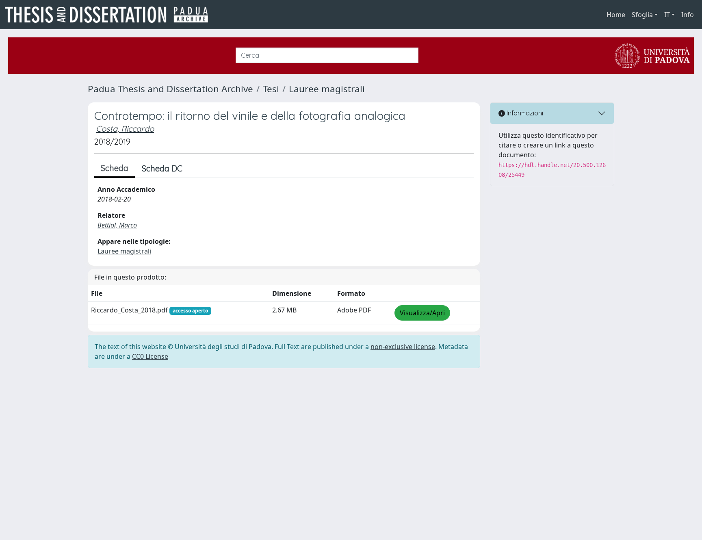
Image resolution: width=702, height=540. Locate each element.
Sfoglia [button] (642, 14)
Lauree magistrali (327, 88)
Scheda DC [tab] (162, 168)
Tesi (271, 88)
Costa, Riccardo (125, 129)
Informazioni (524, 113)
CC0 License (150, 356)
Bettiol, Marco (117, 225)
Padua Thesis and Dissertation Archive (170, 88)
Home (616, 14)
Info (687, 14)
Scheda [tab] (114, 168)
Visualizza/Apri (422, 312)
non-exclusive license (402, 346)
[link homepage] (109, 14)
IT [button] (667, 14)
